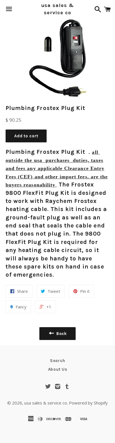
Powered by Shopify (88, 403)
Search (57, 360)
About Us (57, 369)
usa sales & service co (57, 8)
